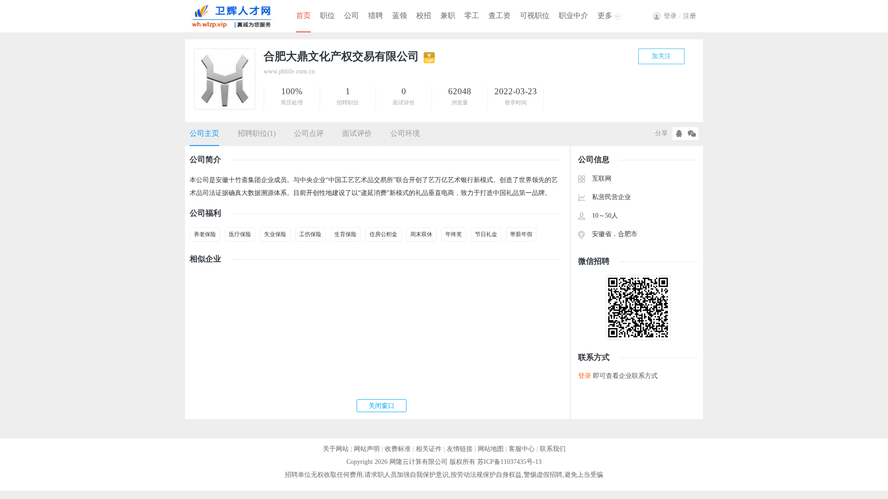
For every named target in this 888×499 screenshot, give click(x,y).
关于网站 (336, 448)
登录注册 (680, 15)
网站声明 (367, 448)
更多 (605, 15)
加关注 (661, 56)
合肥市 (627, 234)
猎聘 (375, 15)
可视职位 (534, 15)
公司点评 (309, 133)
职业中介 (573, 15)
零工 (471, 15)
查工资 (499, 15)
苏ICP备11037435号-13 (509, 461)
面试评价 (357, 133)
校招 (423, 15)
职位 (327, 15)
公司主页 (204, 133)
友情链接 (460, 448)
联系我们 (553, 448)
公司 (351, 15)
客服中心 (522, 448)
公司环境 (405, 133)
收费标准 (398, 448)
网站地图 (491, 448)
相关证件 (429, 448)
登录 (584, 375)
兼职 (447, 15)
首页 (303, 15)
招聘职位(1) (257, 133)
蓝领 (399, 15)
